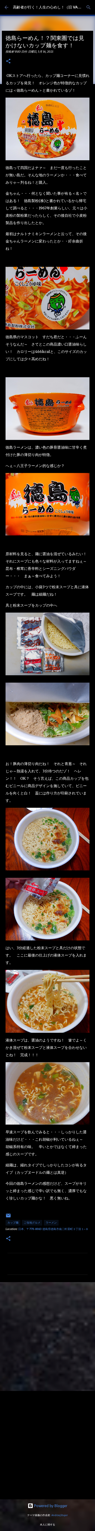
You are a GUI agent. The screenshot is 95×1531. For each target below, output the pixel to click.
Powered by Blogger (50, 1506)
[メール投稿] (8, 1217)
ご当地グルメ (32, 1222)
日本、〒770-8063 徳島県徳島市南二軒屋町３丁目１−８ (53, 1228)
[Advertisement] (47, 1336)
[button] (8, 61)
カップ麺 (12, 1222)
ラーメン (51, 1222)
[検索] (88, 7)
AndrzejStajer (59, 1515)
